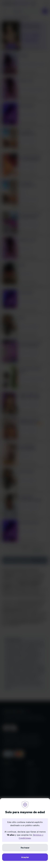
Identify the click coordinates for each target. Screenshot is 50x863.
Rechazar (25, 847)
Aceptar (25, 857)
